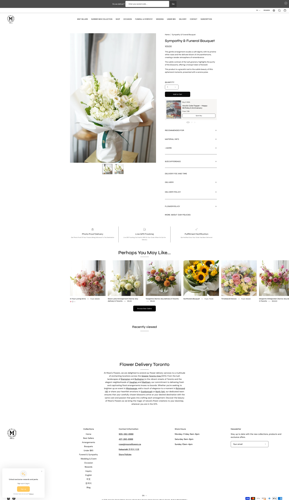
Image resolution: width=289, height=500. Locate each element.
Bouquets (88, 446)
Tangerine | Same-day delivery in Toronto (162, 299)
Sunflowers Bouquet (191, 299)
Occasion (88, 463)
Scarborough (147, 391)
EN (257, 10)
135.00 (152, 301)
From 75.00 (209, 299)
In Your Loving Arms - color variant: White (72, 301)
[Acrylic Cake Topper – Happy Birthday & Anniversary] (173, 110)
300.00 (274, 301)
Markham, (146, 382)
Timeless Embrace (229, 299)
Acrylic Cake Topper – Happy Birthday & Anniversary (194, 107)
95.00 (129, 301)
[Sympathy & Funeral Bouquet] (107, 169)
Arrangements (88, 442)
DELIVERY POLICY (173, 192)
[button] (285, 3)
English (88, 475)
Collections (88, 429)
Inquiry (88, 471)
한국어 (88, 483)
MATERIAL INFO (172, 139)
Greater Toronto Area (151, 376)
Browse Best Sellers (144, 308)
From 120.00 (95, 299)
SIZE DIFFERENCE (173, 161)
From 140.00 (246, 299)
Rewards (267, 10)
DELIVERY (169, 182)
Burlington (139, 379)
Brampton (125, 379)
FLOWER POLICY (172, 206)
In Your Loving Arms (78, 299)
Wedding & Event (89, 458)
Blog (89, 487)
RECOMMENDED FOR (174, 130)
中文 (88, 479)
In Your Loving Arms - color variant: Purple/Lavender (74, 301)
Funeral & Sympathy (88, 454)
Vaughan (133, 382)
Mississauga (131, 388)
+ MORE (168, 148)
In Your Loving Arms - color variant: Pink (70, 301)
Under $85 (88, 450)
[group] (144, 281)
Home (167, 34)
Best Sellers (88, 438)
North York (160, 391)
